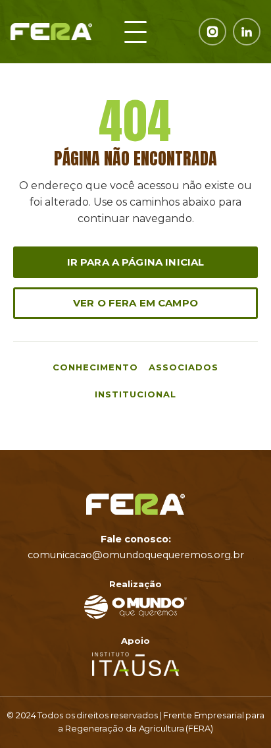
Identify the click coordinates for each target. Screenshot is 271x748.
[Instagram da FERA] (212, 31)
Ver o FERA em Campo (135, 303)
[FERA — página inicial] (51, 32)
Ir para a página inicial (136, 262)
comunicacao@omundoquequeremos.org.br (136, 555)
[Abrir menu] (135, 32)
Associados (183, 367)
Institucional (136, 394)
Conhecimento (95, 367)
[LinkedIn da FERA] (246, 31)
